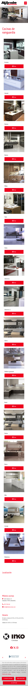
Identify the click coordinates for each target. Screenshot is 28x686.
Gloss (6, 341)
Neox (5, 464)
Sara (5, 217)
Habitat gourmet (9, 371)
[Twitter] (14, 648)
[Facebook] (11, 648)
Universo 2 (7, 310)
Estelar (6, 62)
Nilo (5, 495)
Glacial (6, 93)
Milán (5, 186)
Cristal (6, 526)
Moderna (6, 557)
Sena (5, 248)
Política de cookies (6, 674)
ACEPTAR (14, 683)
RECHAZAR (20, 678)
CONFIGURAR (8, 678)
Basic (5, 402)
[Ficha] (14, 49)
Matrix (6, 155)
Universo (6, 279)
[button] (2, 658)
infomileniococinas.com (9, 607)
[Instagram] (17, 648)
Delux (6, 433)
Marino (6, 124)
